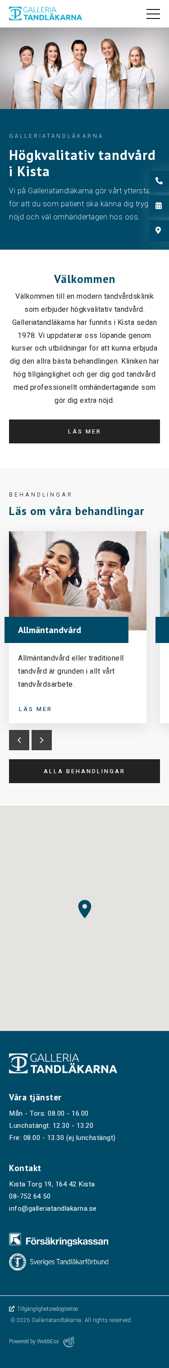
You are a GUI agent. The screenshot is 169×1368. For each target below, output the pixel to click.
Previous (19, 740)
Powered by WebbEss (34, 1341)
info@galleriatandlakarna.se (53, 1208)
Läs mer (84, 431)
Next (42, 740)
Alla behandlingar (84, 771)
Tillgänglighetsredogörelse (47, 1309)
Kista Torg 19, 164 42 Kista (52, 1184)
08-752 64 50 (29, 1196)
